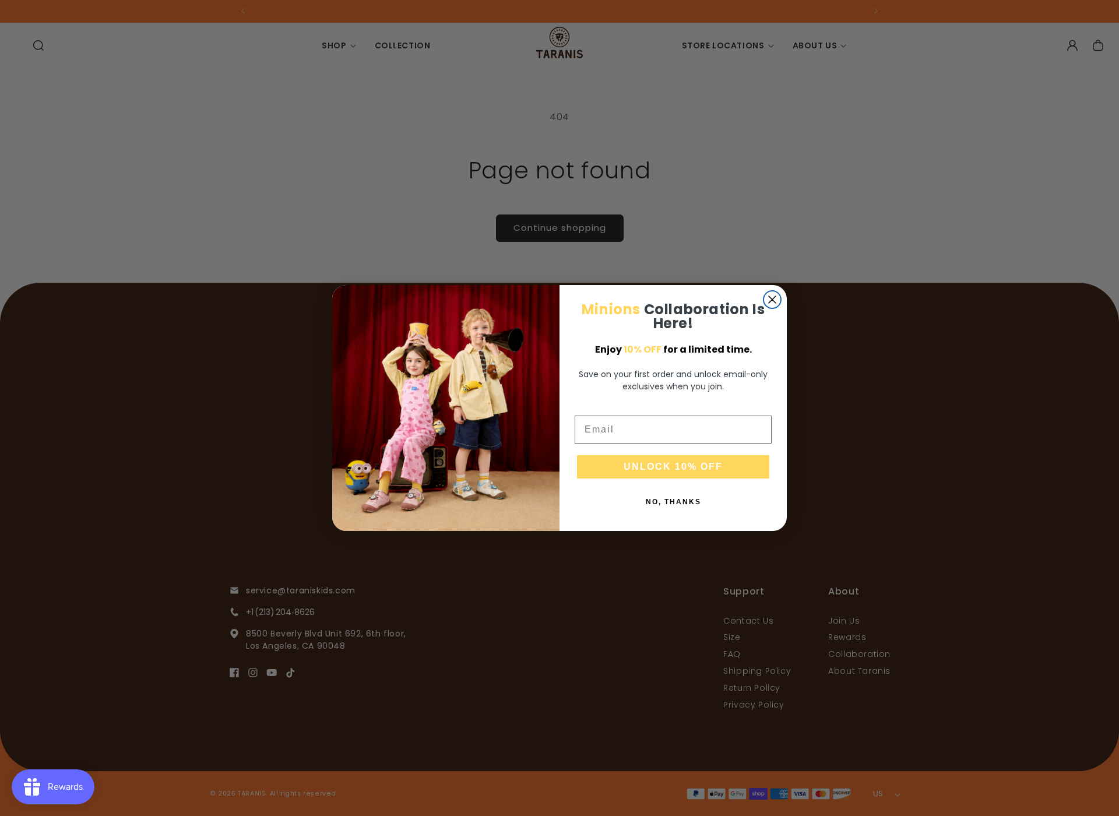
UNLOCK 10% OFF (673, 467)
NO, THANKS (673, 502)
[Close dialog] (772, 299)
